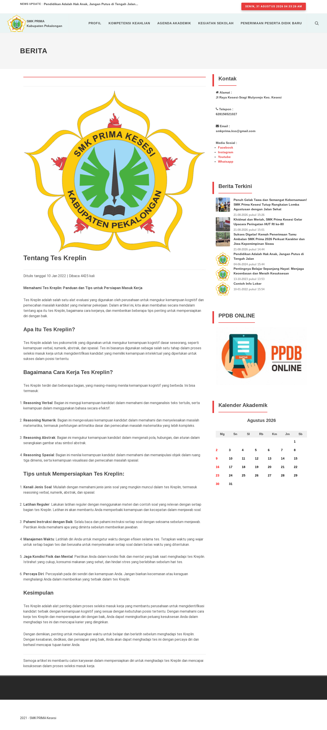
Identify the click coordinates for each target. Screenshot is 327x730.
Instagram (225, 152)
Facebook (225, 147)
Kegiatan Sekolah (216, 23)
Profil (95, 23)
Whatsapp (225, 161)
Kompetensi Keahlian (129, 23)
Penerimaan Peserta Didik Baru (271, 23)
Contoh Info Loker (247, 283)
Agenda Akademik (174, 23)
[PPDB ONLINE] (261, 356)
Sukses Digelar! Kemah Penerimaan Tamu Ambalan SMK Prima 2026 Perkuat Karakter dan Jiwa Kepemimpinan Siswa (269, 239)
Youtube (224, 157)
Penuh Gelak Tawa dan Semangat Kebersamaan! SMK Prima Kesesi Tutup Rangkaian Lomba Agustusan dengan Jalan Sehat (270, 204)
